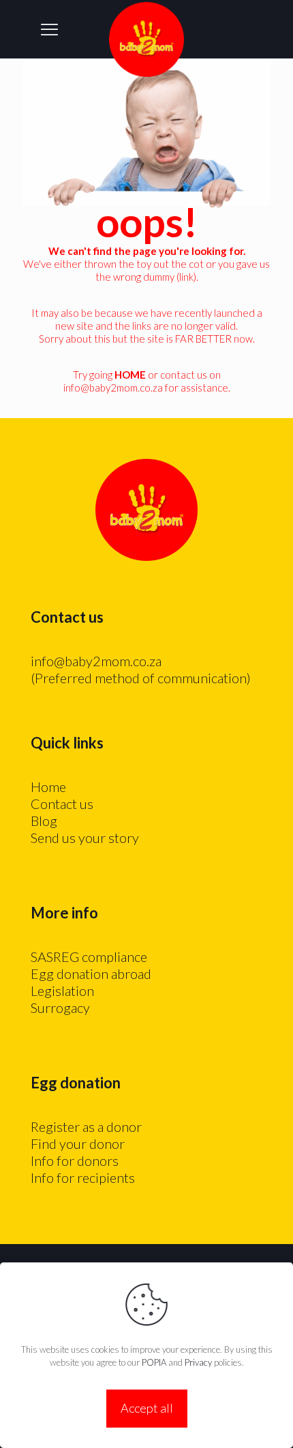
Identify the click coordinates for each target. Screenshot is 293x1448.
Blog (44, 820)
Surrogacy (60, 1007)
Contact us (62, 803)
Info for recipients (83, 1177)
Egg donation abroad (91, 973)
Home (48, 786)
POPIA (154, 1362)
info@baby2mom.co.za (113, 387)
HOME (130, 374)
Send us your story (85, 837)
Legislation (62, 990)
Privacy (198, 1362)
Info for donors (75, 1160)
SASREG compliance (89, 956)
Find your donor (78, 1143)
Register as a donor (86, 1126)
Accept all (147, 1407)
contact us (183, 374)
